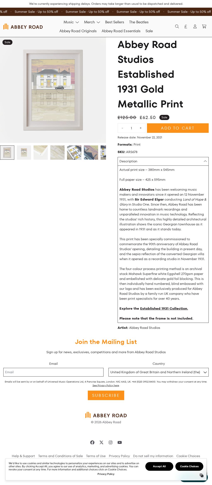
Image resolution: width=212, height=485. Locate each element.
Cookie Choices (188, 456)
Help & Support (23, 456)
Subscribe (106, 395)
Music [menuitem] (69, 22)
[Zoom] (53, 90)
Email (53, 363)
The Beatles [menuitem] (139, 22)
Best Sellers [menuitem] (114, 22)
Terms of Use (96, 456)
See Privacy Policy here (106, 385)
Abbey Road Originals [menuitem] (78, 30)
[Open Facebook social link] (92, 442)
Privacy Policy (119, 456)
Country (159, 363)
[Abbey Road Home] (23, 26)
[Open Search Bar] (177, 26)
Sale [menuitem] (149, 30)
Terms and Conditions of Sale (60, 456)
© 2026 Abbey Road (106, 422)
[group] (7, 152)
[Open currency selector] (185, 26)
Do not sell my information (153, 456)
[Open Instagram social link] (110, 442)
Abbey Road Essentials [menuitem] (121, 30)
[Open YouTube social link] (119, 442)
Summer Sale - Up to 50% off (35, 11)
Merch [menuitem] (89, 22)
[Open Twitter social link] (101, 442)
